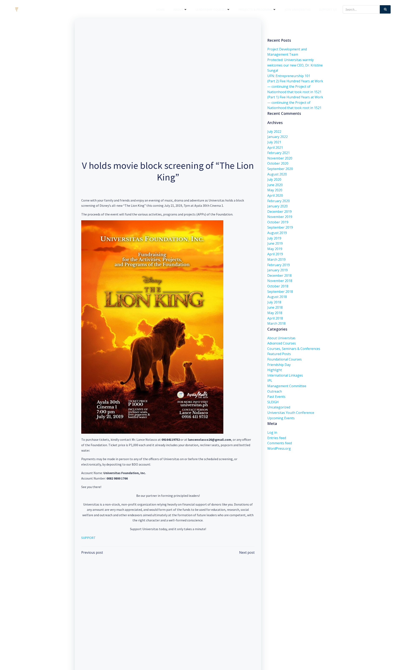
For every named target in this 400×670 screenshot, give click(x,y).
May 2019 (274, 249)
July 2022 (274, 131)
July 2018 (274, 302)
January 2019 (277, 270)
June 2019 (275, 243)
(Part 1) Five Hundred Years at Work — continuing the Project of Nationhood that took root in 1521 (295, 102)
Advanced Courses (281, 343)
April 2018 (275, 318)
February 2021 (278, 152)
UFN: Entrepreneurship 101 (288, 76)
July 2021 (274, 142)
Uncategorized (278, 407)
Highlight (274, 370)
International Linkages (285, 375)
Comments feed (279, 443)
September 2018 (280, 291)
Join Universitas (298, 9)
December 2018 (279, 275)
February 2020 (278, 201)
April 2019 (275, 254)
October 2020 (277, 163)
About (178, 9)
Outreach (274, 391)
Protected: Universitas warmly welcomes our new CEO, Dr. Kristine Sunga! (295, 65)
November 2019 (279, 216)
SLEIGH (273, 402)
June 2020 (275, 185)
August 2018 (277, 296)
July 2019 (274, 238)
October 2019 (277, 222)
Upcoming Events (281, 418)
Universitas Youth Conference (290, 412)
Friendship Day (279, 364)
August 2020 (277, 174)
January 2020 (277, 206)
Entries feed (276, 438)
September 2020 (280, 169)
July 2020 (274, 179)
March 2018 (276, 323)
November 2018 (279, 280)
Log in (272, 432)
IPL (269, 380)
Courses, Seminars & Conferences (293, 348)
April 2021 (275, 147)
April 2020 (275, 195)
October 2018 (277, 286)
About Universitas (281, 338)
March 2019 (276, 259)
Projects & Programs (255, 9)
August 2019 (277, 232)
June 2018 (275, 307)
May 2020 (274, 190)
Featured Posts (279, 354)
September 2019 (280, 227)
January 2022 (277, 136)
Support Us (328, 9)
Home (160, 9)
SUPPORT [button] (88, 538)
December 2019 (279, 211)
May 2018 (274, 313)
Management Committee (286, 386)
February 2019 (278, 265)
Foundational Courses (284, 359)
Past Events (276, 396)
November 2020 (279, 158)
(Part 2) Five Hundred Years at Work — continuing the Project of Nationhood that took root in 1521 (295, 86)
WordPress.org (279, 448)
